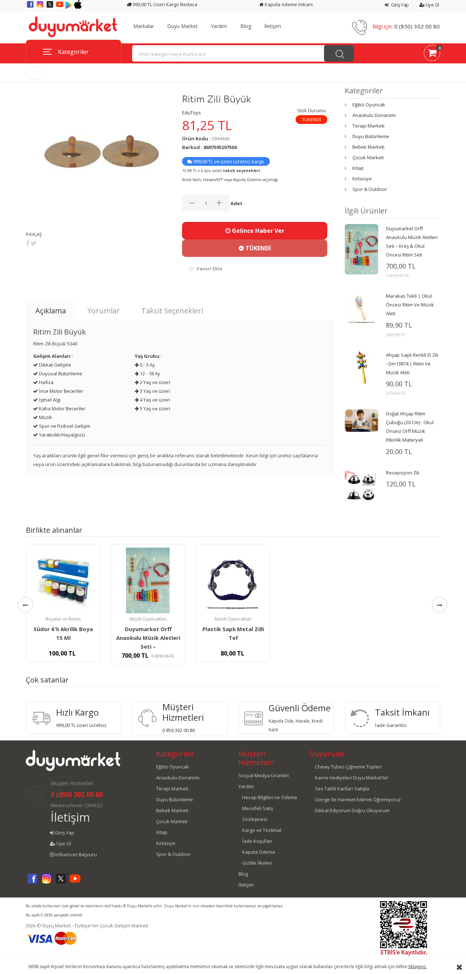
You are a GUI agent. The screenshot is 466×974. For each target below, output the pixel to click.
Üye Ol (431, 4)
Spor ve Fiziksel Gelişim (64, 426)
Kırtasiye (362, 178)
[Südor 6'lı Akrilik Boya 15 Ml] (62, 580)
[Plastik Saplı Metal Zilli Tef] (233, 580)
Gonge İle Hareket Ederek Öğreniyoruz (358, 799)
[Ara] (339, 53)
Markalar (143, 26)
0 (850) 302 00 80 (417, 26)
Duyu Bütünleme (370, 136)
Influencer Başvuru (75, 854)
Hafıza (46, 382)
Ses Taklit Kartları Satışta (342, 788)
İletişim (272, 26)
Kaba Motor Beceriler (62, 408)
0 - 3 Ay (147, 364)
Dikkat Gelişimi (54, 364)
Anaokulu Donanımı (374, 115)
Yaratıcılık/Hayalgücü (61, 434)
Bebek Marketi (368, 147)
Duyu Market (182, 26)
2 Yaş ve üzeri (154, 382)
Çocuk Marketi (368, 157)
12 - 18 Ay (149, 373)
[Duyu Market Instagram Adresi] (41, 7)
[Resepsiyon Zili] (361, 486)
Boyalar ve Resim (63, 619)
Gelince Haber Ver (257, 231)
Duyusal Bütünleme (60, 373)
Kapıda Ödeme (258, 852)
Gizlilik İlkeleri (257, 863)
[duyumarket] (73, 26)
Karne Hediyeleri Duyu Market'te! (351, 777)
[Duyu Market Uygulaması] (69, 7)
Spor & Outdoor (369, 189)
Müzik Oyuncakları (148, 619)
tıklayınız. (417, 966)
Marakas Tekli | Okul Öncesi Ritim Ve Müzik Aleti (410, 305)
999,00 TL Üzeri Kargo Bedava (164, 4)
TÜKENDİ (257, 248)
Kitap (358, 168)
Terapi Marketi (368, 125)
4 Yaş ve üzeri (154, 399)
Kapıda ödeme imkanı (288, 4)
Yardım (219, 26)
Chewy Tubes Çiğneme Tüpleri (348, 766)
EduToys (191, 112)
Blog (245, 26)
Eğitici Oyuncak (368, 104)
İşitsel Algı (49, 399)
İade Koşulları (257, 841)
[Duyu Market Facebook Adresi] (31, 7)
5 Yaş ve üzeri (154, 408)
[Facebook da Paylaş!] (27, 243)
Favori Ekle (209, 269)
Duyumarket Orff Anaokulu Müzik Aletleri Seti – (148, 637)
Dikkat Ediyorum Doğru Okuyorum (352, 810)
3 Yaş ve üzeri (154, 391)
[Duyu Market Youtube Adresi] (60, 7)
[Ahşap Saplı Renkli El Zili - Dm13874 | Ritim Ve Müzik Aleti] (361, 366)
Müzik (45, 417)
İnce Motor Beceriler (60, 391)
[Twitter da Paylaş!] (34, 243)
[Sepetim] (432, 54)
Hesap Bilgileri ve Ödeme (269, 797)
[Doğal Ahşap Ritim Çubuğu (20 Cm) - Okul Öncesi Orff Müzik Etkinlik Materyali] (361, 420)
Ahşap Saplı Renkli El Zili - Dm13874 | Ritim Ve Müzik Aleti (412, 364)
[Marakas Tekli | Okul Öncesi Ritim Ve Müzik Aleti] (361, 308)
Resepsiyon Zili (402, 472)
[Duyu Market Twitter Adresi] (50, 7)
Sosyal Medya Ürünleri (263, 775)
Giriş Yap (399, 4)
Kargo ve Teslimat (261, 830)
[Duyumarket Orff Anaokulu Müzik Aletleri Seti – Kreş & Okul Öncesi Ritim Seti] (361, 248)
